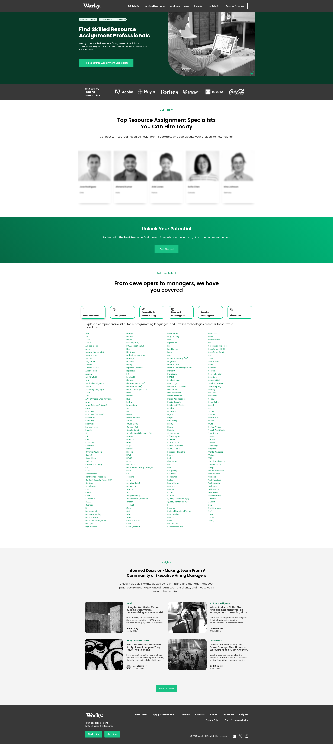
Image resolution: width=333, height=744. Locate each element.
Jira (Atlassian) (133, 495)
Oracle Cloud (173, 442)
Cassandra (90, 442)
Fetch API (130, 377)
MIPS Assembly (174, 392)
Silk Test (212, 392)
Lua (169, 355)
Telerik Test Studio (216, 430)
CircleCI (88, 455)
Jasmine (130, 477)
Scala (210, 364)
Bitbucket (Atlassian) (94, 414)
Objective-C (173, 433)
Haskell (129, 448)
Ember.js (130, 358)
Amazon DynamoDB (94, 352)
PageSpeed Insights (176, 452)
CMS (87, 467)
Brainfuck (89, 424)
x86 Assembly (214, 495)
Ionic (128, 470)
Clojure (88, 461)
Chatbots (89, 445)
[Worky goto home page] (92, 6)
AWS (87, 395)
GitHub (129, 414)
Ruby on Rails (214, 339)
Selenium (212, 377)
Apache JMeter (92, 367)
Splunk (211, 405)
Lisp (169, 346)
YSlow (211, 517)
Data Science (91, 517)
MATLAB (170, 377)
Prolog (170, 480)
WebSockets (214, 483)
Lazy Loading (173, 336)
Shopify (211, 389)
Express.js (130, 371)
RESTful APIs (172, 523)
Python (170, 495)
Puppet (170, 489)
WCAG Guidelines (216, 470)
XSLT (210, 511)
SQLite (211, 411)
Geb (128, 408)
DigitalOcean (91, 526)
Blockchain (90, 417)
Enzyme (130, 361)
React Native (173, 514)
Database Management (96, 520)
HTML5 (129, 458)
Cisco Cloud (90, 458)
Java (128, 480)
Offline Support (174, 436)
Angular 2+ (90, 361)
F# (127, 374)
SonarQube (213, 402)
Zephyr (211, 520)
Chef (87, 448)
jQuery (129, 508)
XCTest (211, 502)
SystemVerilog (214, 427)
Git (127, 411)
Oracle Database (175, 445)
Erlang (129, 364)
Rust (210, 342)
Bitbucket (89, 411)
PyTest (170, 492)
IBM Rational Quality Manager (139, 467)
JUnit (128, 517)
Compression (91, 473)
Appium (88, 374)
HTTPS (129, 461)
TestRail (211, 439)
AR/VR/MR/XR (91, 377)
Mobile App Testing (176, 399)
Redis (169, 520)
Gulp (128, 445)
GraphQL (130, 439)
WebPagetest (214, 480)
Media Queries (173, 380)
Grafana (130, 436)
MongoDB (171, 411)
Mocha (170, 408)
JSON (128, 511)
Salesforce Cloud (216, 352)
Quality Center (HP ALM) (178, 502)
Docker (129, 336)
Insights (198, 6)
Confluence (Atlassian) (96, 477)
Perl (169, 458)
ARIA (87, 380)
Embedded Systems (135, 355)
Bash (87, 408)
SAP (210, 355)
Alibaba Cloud (91, 346)
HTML (128, 455)
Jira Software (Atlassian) (137, 498)
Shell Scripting (214, 386)
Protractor (172, 486)
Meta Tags (172, 383)
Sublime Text (214, 417)
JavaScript (131, 486)
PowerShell (172, 477)
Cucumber (90, 498)
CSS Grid (89, 492)
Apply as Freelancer (235, 6)
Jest (128, 492)
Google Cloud (132, 430)
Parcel (170, 455)
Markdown (172, 374)
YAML (210, 514)
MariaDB (171, 371)
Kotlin (128, 523)
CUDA (88, 502)
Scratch (212, 371)
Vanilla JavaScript (216, 452)
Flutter (129, 399)
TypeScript (213, 445)
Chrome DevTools (93, 452)
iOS (127, 473)
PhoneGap (172, 461)
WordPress (213, 492)
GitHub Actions (133, 417)
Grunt (129, 442)
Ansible (88, 364)
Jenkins (129, 489)
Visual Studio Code (216, 461)
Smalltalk (212, 395)
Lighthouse (172, 342)
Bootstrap (89, 420)
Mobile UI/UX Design (176, 405)
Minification (172, 389)
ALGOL (88, 342)
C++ (87, 439)
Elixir (128, 349)
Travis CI (212, 442)
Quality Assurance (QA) (178, 498)
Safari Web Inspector (217, 346)
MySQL (170, 414)
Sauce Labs (213, 361)
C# (87, 436)
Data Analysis (91, 511)
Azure (88, 402)
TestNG (211, 436)
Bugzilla (88, 430)
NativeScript (172, 420)
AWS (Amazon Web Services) (98, 399)
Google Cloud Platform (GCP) (139, 433)
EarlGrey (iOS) (132, 342)
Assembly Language (94, 389)
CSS (87, 489)
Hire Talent (213, 6)
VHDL (210, 458)
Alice (87, 349)
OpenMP (171, 439)
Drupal (129, 339)
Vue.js (211, 467)
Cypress (89, 505)
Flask (128, 392)
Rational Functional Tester (179, 511)
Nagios (170, 417)
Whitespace (213, 489)
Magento (171, 361)
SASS (210, 358)
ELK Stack (130, 352)
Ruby (210, 336)
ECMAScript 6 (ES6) (135, 346)
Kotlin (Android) (133, 526)
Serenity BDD (214, 380)
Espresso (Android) (134, 367)
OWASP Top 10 (173, 448)
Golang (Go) (132, 427)
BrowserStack (91, 427)
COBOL (88, 470)
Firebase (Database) (135, 383)
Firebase (130, 380)
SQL (210, 408)
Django (129, 333)
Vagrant (212, 448)
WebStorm (213, 486)
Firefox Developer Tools (137, 389)
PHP (169, 464)
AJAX (87, 339)
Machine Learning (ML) (177, 358)
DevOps (89, 523)
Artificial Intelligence (155, 6)
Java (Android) (133, 483)
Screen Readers (215, 374)
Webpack (212, 477)
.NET (87, 333)
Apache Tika (91, 371)
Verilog (211, 455)
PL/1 (169, 467)
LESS (169, 339)
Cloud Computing (93, 464)
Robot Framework (175, 526)
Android (88, 358)
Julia (128, 514)
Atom (88, 392)
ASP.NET (88, 386)
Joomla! (130, 505)
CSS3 (87, 495)
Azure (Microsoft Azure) (96, 405)
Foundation (131, 405)
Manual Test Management (179, 367)
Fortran (129, 402)
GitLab (129, 420)
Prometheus (173, 483)
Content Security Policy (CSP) (99, 480)
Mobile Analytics (174, 395)
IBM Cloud (130, 464)
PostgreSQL (172, 470)
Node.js (170, 430)
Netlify (170, 424)
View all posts (166, 688)
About (187, 6)
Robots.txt (212, 333)
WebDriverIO (214, 473)
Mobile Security (174, 402)
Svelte (211, 420)
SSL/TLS (211, 414)
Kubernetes (172, 333)
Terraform (213, 433)
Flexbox (129, 395)
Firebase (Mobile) (134, 386)
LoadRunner (172, 349)
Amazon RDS (91, 355)
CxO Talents (133, 6)
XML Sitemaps (214, 508)
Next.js (170, 427)
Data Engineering (93, 514)
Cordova (89, 483)
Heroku (129, 452)
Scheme (212, 367)
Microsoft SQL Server (176, 386)
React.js (170, 517)
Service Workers (215, 383)
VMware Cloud (214, 464)
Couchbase (90, 486)
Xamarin (212, 498)
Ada (87, 336)
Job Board (175, 6)
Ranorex (171, 508)
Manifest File (173, 364)
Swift (210, 424)
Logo (169, 352)
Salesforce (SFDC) (216, 349)
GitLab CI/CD (132, 424)
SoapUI (211, 399)
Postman (171, 473)
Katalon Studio (133, 520)
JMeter (129, 502)
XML (210, 505)
